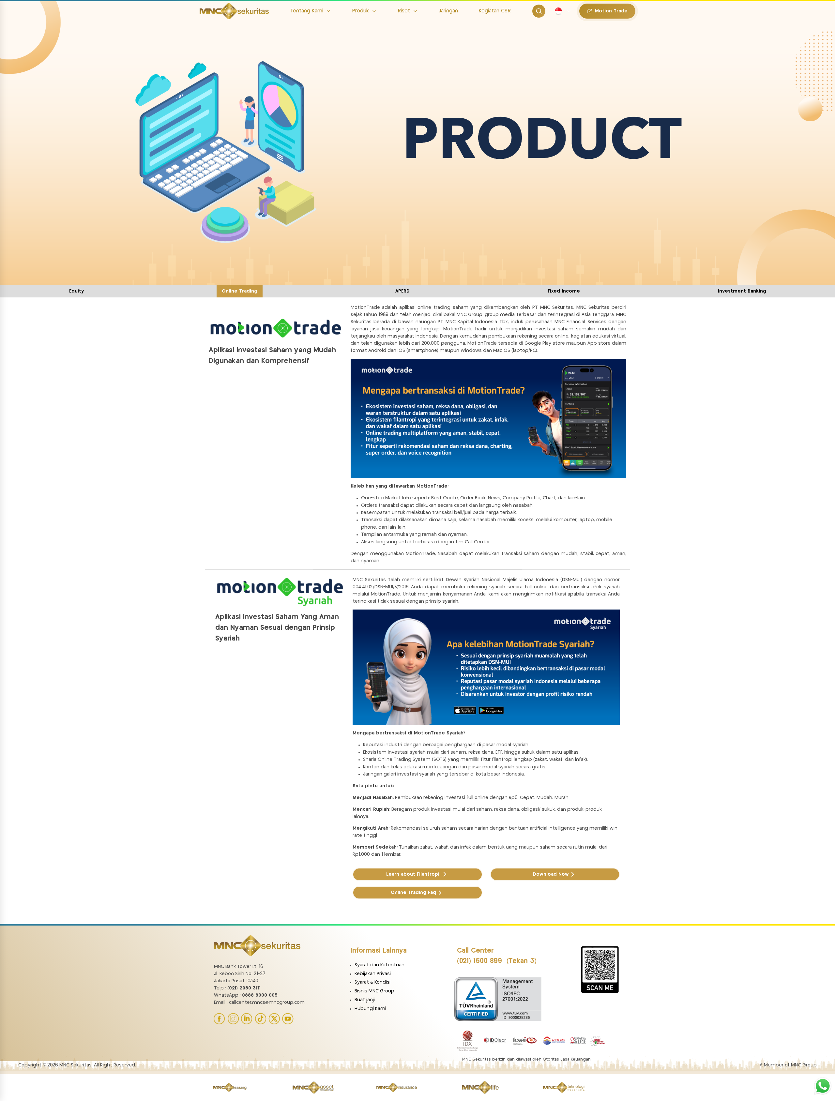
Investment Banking (742, 291)
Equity (76, 291)
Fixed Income (564, 291)
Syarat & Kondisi (372, 982)
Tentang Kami (306, 10)
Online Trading (239, 291)
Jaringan (448, 10)
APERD (402, 291)
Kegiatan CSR (495, 10)
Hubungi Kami (370, 1008)
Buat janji (365, 1000)
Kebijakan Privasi (373, 974)
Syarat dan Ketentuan (379, 965)
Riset (404, 10)
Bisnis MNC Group (374, 991)
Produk (360, 10)
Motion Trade (611, 11)
